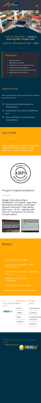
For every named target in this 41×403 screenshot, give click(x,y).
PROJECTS (33, 324)
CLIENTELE (33, 313)
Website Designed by (12, 344)
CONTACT (20, 321)
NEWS (19, 317)
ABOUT (19, 308)
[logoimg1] (20, 164)
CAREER (19, 313)
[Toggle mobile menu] (37, 6)
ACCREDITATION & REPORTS (33, 318)
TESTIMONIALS (33, 308)
